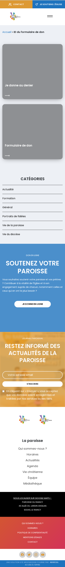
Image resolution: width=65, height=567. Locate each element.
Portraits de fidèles (14, 216)
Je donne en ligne (32, 304)
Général (7, 207)
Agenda (32, 466)
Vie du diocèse (11, 234)
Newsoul (54, 562)
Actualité (8, 189)
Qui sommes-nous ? (32, 449)
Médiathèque (32, 483)
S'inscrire (32, 384)
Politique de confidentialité (32, 532)
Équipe (32, 478)
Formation (8, 198)
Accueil (6, 32)
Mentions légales (32, 537)
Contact (18, 4)
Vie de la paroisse (13, 225)
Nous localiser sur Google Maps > (32, 498)
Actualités (33, 460)
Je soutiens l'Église (51, 4)
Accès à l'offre (32, 565)
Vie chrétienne (33, 472)
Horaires (32, 454)
